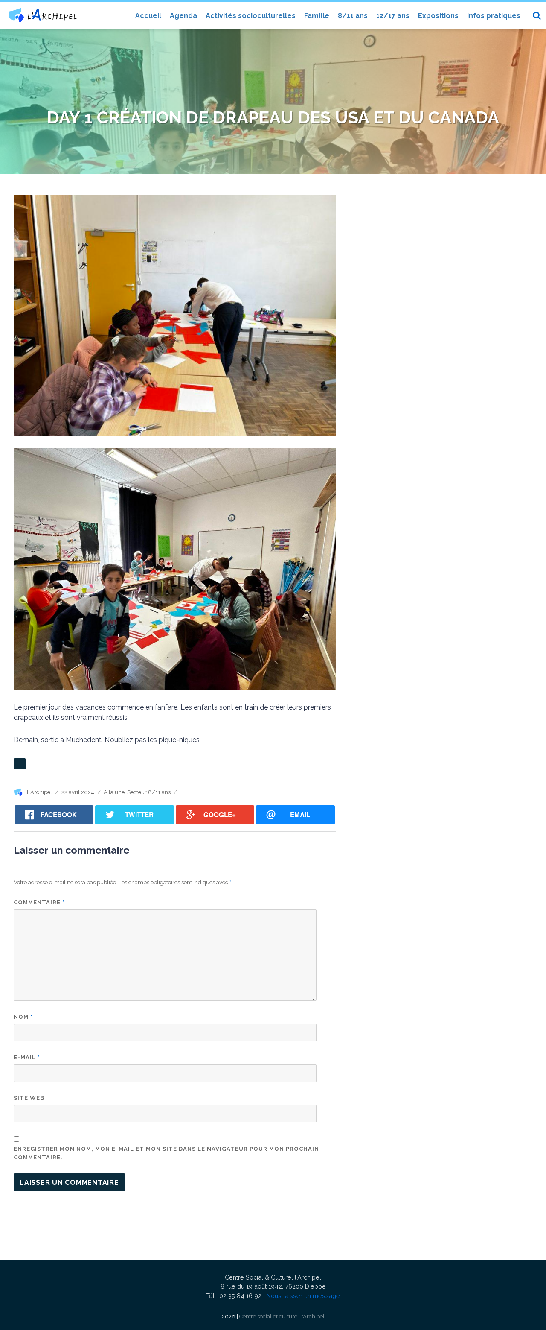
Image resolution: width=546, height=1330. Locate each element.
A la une (114, 792)
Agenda (183, 16)
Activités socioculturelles (251, 16)
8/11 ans (353, 16)
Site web (29, 1098)
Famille (316, 16)
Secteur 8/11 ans (149, 792)
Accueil (148, 16)
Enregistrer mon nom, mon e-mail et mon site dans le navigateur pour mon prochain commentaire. (166, 1153)
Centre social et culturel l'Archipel (282, 1316)
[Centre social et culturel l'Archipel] (43, 15)
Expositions (438, 16)
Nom (23, 1017)
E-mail (27, 1057)
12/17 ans (393, 16)
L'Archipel (39, 792)
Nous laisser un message (303, 1295)
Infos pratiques (493, 16)
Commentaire (39, 902)
